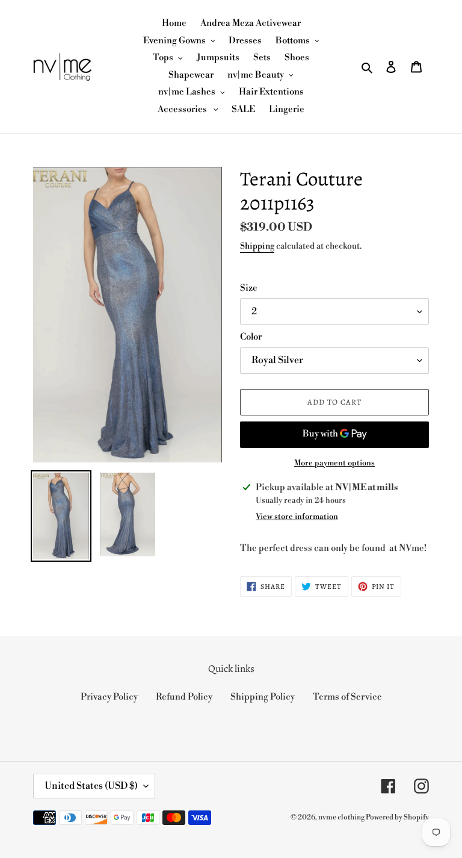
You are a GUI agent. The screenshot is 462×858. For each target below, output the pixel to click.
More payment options (334, 463)
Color (251, 337)
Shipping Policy (262, 697)
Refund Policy (184, 697)
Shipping (257, 246)
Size (248, 288)
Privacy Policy (109, 697)
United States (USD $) (91, 786)
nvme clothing (342, 817)
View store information (297, 516)
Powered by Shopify (397, 817)
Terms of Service (347, 697)
